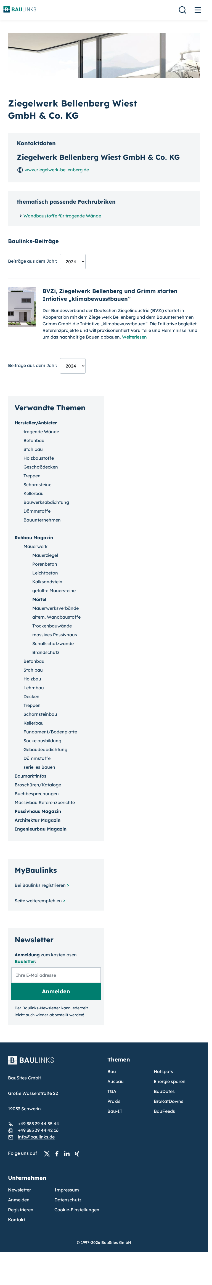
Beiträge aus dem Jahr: (32, 261)
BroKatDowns (168, 1101)
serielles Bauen (39, 767)
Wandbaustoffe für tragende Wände (62, 216)
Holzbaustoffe (38, 458)
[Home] (54, 1063)
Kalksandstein (47, 581)
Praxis (113, 1101)
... (25, 528)
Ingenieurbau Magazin (41, 829)
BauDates (164, 1091)
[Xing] (78, 1153)
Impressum (66, 1190)
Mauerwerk (35, 546)
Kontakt (16, 1219)
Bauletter (25, 961)
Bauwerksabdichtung (46, 502)
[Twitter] (49, 1153)
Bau (111, 1071)
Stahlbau (33, 449)
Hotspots (163, 1071)
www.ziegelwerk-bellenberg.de (56, 169)
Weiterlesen (134, 337)
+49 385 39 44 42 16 (38, 1130)
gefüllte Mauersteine (54, 590)
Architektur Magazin (37, 820)
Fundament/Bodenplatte (50, 732)
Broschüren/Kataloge (38, 785)
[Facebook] (58, 1153)
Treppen (32, 475)
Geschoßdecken (40, 467)
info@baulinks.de (36, 1137)
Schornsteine (37, 484)
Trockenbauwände (52, 626)
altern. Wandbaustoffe (56, 617)
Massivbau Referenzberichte (45, 802)
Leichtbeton (45, 573)
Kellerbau (33, 493)
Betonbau (33, 440)
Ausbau (115, 1081)
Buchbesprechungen (37, 793)
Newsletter (19, 1190)
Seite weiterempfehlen (38, 900)
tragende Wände (41, 431)
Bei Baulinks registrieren (40, 885)
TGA (111, 1091)
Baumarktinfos (30, 776)
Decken (31, 696)
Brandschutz (45, 652)
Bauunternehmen (42, 520)
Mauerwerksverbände (55, 608)
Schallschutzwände (53, 643)
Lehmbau (33, 687)
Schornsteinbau (40, 714)
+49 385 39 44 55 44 (38, 1123)
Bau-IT (114, 1111)
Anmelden (19, 1199)
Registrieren (20, 1209)
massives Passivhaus (54, 634)
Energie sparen (170, 1081)
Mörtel (39, 599)
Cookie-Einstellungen (76, 1209)
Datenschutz (67, 1199)
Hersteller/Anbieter (36, 422)
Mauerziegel (45, 555)
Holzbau (32, 679)
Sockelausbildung (42, 740)
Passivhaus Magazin (38, 811)
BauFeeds (164, 1111)
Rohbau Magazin (34, 537)
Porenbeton (44, 564)
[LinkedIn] (68, 1153)
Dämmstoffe (37, 511)
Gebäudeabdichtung (45, 749)
